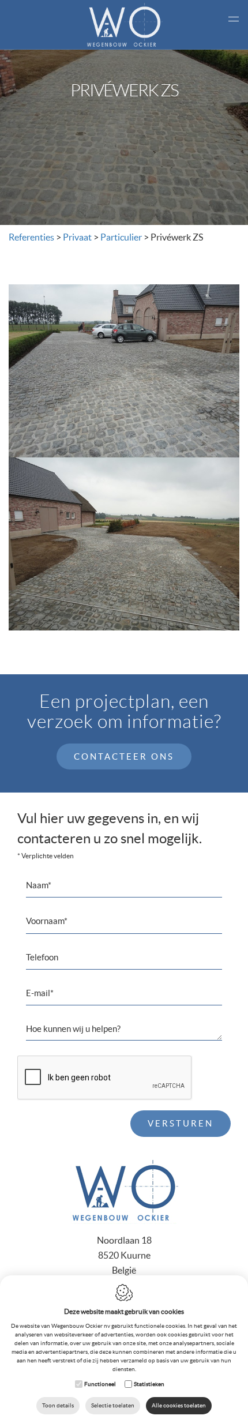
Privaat (77, 237)
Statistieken (149, 1384)
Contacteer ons (124, 756)
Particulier (121, 237)
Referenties (31, 237)
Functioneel (100, 1384)
